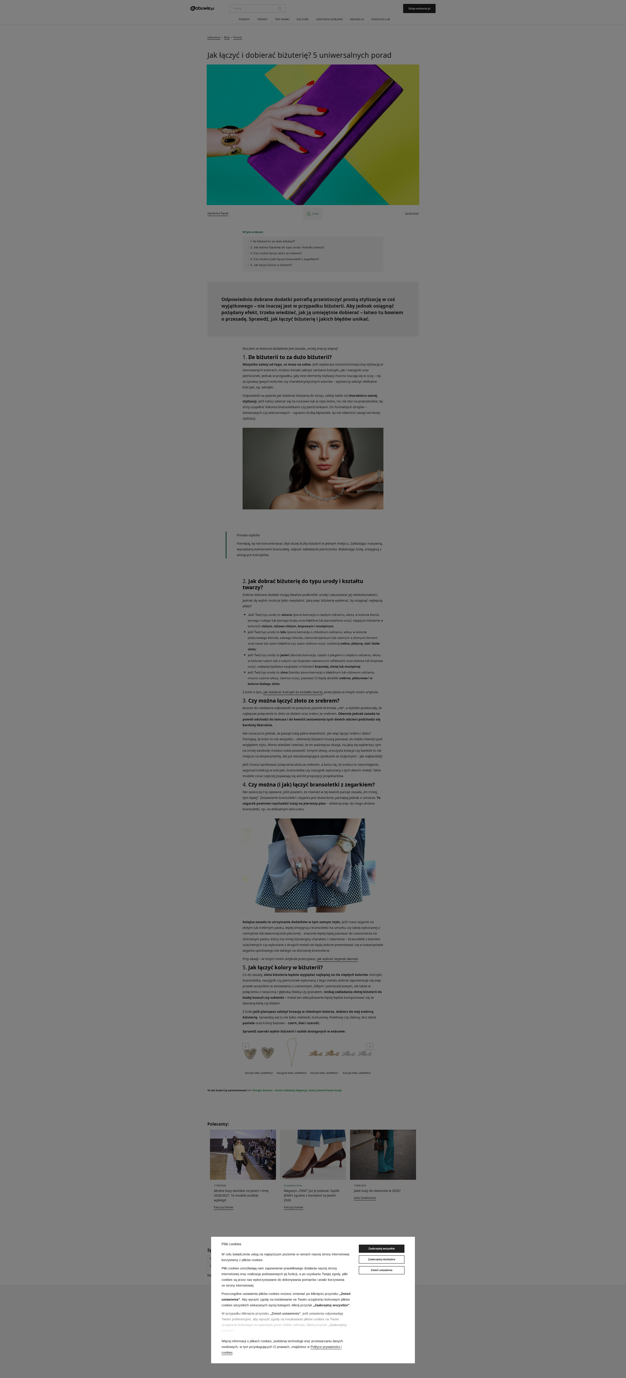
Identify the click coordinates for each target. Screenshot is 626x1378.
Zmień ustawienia (381, 1270)
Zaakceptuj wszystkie (381, 1248)
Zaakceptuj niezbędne (381, 1259)
